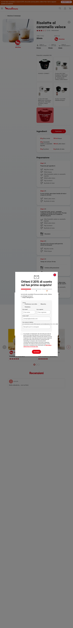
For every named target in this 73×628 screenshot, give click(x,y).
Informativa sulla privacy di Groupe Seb (37, 345)
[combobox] (28, 312)
